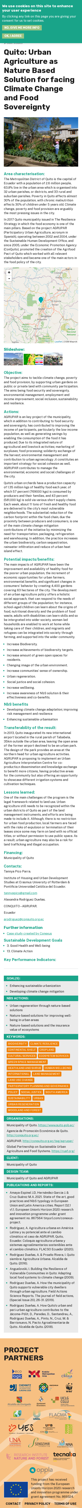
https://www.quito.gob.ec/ (56, 1125)
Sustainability (19, 1098)
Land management (46, 1073)
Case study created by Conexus (29, 933)
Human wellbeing (58, 1067)
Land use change (20, 1079)
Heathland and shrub (24, 1067)
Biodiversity (17, 1043)
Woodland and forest (24, 1110)
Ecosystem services (54, 1055)
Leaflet (58, 341)
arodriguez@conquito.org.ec (24, 919)
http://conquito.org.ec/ (23, 1135)
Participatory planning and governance (38, 1086)
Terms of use (65, 1504)
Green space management (27, 1061)
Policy (13, 1092)
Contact (13, 1504)
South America (57, 1092)
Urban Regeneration (23, 1104)
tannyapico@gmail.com (20, 893)
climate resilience (44, 1043)
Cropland (46, 1049)
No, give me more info (21, 27)
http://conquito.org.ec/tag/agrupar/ (48, 1141)
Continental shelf (22, 1049)
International (18, 1073)
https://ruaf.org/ (63, 1151)
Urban (38, 1098)
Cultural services (21, 1055)
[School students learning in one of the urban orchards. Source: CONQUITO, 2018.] (53, 364)
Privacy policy (37, 1504)
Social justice (31, 1092)
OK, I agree (13, 36)
